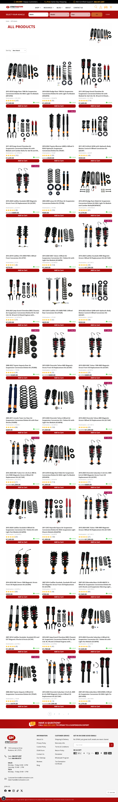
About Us (40, 739)
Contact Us (78, 8)
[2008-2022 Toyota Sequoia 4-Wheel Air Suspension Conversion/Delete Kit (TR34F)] (22, 672)
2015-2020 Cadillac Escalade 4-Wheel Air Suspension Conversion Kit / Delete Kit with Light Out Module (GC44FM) (22, 530)
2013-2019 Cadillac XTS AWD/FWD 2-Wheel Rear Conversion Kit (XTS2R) (57, 312)
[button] (106, 7)
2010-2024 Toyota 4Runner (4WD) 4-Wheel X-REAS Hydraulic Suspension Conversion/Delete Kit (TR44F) (58, 148)
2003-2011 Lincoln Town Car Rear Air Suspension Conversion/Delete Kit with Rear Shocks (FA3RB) (22, 420)
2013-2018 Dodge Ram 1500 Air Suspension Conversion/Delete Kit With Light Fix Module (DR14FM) (22, 93)
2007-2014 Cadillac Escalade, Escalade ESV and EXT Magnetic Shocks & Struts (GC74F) (22, 638)
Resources (48, 8)
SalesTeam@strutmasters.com (18, 780)
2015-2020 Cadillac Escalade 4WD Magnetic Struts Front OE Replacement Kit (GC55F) (21, 202)
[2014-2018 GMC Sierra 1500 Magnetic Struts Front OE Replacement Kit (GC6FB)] (22, 563)
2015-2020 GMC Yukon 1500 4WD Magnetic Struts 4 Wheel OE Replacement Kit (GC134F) (95, 529)
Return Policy (59, 750)
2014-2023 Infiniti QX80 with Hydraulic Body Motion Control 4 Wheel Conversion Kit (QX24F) (95, 313)
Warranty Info (60, 743)
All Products (14, 21)
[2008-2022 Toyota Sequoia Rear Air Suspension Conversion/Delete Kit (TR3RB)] (22, 346)
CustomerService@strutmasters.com (20, 778)
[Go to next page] (68, 714)
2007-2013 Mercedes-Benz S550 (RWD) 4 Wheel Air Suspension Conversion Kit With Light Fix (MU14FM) (95, 694)
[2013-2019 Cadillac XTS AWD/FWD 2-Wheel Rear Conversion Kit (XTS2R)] (59, 291)
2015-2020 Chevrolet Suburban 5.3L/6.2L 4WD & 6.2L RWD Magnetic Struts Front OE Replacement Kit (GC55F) (95, 475)
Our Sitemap (41, 758)
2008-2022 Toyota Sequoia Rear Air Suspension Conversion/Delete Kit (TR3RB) (21, 366)
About (68, 8)
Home (7, 21)
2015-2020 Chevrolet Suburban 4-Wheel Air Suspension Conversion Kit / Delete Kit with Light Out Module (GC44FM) (95, 639)
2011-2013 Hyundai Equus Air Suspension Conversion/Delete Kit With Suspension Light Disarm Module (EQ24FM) (58, 530)
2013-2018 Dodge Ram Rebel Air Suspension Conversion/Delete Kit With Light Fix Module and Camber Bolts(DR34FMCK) (95, 203)
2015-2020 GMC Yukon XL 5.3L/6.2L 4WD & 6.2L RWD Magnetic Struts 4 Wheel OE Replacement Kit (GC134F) (21, 475)
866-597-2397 (99, 2)
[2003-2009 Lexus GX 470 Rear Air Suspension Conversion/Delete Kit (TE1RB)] (59, 181)
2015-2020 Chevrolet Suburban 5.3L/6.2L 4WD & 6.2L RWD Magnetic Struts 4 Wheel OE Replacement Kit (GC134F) (58, 694)
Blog (59, 8)
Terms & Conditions (62, 747)
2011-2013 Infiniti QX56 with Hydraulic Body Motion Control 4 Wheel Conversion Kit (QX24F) (95, 148)
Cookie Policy (41, 747)
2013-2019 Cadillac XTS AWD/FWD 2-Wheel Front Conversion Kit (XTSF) (21, 257)
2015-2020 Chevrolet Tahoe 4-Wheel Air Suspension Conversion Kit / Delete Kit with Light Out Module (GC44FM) (58, 420)
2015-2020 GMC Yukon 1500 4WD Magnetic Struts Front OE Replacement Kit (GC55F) (94, 366)
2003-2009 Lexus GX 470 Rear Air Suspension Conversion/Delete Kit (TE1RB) (58, 202)
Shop (37, 8)
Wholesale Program (62, 758)
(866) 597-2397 (49, 725)
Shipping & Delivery (62, 739)
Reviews (39, 762)
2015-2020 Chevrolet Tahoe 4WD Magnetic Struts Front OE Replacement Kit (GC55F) (57, 366)
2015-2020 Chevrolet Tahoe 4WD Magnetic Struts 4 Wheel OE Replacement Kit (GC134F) (95, 419)
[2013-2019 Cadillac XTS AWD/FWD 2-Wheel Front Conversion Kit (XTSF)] (22, 236)
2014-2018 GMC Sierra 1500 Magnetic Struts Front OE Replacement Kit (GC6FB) (21, 583)
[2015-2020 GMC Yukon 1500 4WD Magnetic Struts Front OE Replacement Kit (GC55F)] (95, 346)
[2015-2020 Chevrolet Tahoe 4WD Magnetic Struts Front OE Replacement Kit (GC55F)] (59, 346)
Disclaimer (58, 754)
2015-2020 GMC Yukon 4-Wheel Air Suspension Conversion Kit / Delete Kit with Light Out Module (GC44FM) (58, 258)
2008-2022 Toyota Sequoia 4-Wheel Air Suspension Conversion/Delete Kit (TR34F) (21, 693)
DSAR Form (40, 750)
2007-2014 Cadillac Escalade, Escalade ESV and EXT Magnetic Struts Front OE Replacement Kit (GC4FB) (59, 584)
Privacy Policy (41, 743)
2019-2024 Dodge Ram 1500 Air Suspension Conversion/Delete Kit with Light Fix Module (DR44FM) (58, 93)
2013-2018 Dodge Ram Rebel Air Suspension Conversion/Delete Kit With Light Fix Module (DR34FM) (58, 475)
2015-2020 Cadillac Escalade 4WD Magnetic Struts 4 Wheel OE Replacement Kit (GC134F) (95, 257)
